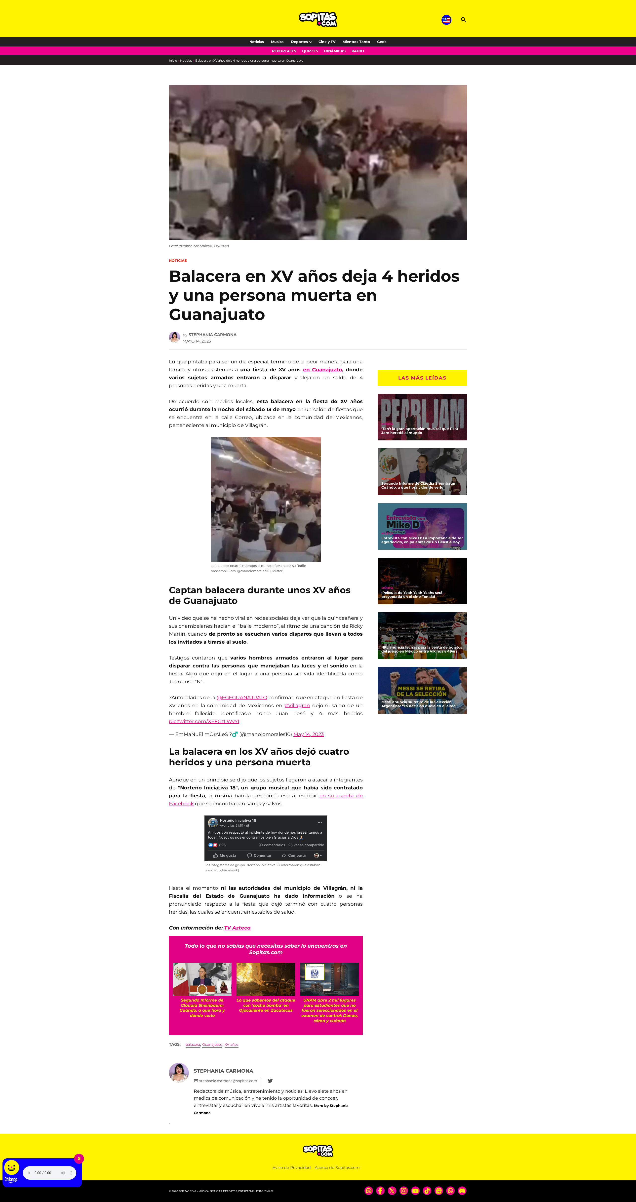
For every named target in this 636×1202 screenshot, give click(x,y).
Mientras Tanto (356, 41)
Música (387, 424)
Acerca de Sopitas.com (337, 1167)
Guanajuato (212, 1044)
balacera (193, 1044)
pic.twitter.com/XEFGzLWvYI (204, 721)
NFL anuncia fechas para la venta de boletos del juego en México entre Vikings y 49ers (421, 649)
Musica (277, 41)
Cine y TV (326, 41)
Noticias (256, 41)
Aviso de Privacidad (292, 1167)
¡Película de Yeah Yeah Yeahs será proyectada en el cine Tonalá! (411, 594)
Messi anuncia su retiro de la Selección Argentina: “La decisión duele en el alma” (419, 704)
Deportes (299, 41)
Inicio (173, 60)
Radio (358, 51)
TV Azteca (237, 928)
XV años (231, 1044)
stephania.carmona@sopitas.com (228, 1081)
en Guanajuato (322, 370)
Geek (382, 41)
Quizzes (310, 51)
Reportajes (284, 51)
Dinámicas (335, 51)
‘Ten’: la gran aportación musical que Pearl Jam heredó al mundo (420, 431)
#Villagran (297, 705)
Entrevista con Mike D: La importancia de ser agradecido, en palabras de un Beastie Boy (422, 540)
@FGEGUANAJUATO (242, 697)
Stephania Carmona (213, 334)
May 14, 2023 (308, 734)
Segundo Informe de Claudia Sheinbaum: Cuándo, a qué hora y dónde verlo (419, 485)
